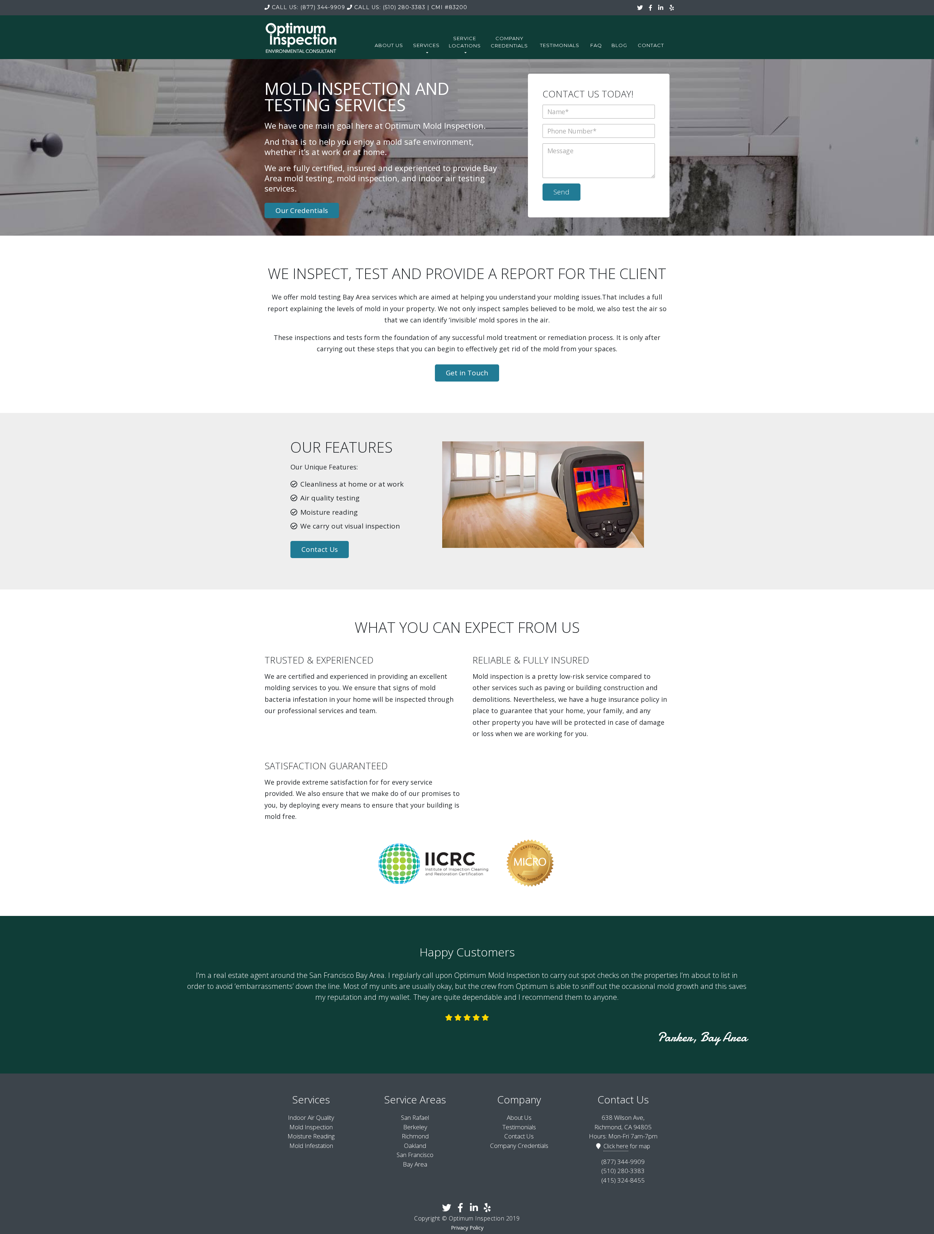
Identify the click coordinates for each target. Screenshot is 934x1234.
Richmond (415, 1136)
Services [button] (426, 45)
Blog (619, 45)
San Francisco (415, 1154)
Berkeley (415, 1127)
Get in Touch (467, 373)
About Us (389, 45)
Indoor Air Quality (311, 1117)
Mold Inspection (311, 1127)
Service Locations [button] (465, 42)
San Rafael (415, 1117)
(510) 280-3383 (389, 7)
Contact (651, 45)
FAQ (596, 45)
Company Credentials (509, 42)
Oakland (415, 1145)
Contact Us (319, 549)
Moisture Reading (311, 1136)
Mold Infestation (311, 1145)
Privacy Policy (467, 1227)
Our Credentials (301, 210)
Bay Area (415, 1164)
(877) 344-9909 (308, 7)
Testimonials (559, 45)
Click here (615, 1146)
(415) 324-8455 (623, 1180)
